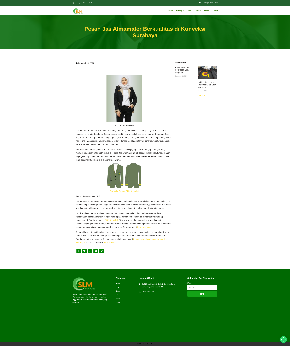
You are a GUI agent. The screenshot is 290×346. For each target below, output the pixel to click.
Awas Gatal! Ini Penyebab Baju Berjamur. (182, 69)
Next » (202, 95)
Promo (206, 11)
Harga (190, 11)
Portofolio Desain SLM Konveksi (124, 191)
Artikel (198, 11)
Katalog (179, 11)
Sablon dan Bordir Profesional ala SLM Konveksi (207, 84)
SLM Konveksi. (111, 220)
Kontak (215, 11)
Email (189, 283)
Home (170, 11)
